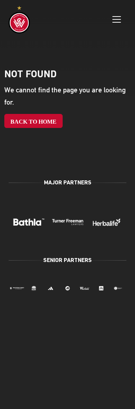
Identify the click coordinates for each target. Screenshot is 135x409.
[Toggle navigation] (116, 19)
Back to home (33, 122)
